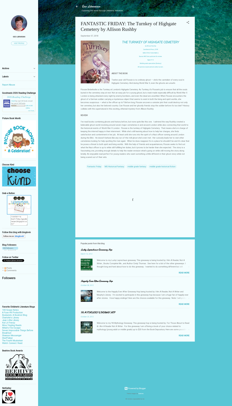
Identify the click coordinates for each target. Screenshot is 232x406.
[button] (187, 23)
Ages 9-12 (150, 60)
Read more (184, 273)
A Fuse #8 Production (12, 312)
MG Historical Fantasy (114, 166)
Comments (11, 270)
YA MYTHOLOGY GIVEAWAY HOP (98, 312)
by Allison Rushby (150, 46)
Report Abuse (8, 84)
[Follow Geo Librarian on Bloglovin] (13, 237)
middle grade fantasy (137, 166)
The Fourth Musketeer (12, 340)
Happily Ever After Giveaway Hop (97, 281)
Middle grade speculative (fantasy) (150, 63)
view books (31, 111)
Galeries (141, 393)
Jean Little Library (10, 320)
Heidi (13, 101)
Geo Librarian (91, 6)
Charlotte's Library (10, 317)
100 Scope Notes (10, 310)
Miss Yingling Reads (11, 325)
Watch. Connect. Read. (12, 343)
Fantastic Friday (94, 166)
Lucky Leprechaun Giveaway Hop (96, 249)
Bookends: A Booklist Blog (14, 315)
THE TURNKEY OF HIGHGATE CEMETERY (150, 42)
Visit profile (19, 43)
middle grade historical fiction (162, 166)
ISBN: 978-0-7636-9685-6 (150, 53)
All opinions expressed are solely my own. (150, 67)
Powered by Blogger (137, 388)
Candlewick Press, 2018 (150, 49)
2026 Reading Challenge (19, 97)
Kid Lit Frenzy (8, 322)
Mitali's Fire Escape (11, 328)
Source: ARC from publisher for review (150, 56)
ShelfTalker (7, 338)
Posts (9, 268)
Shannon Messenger (11, 335)
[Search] (193, 7)
